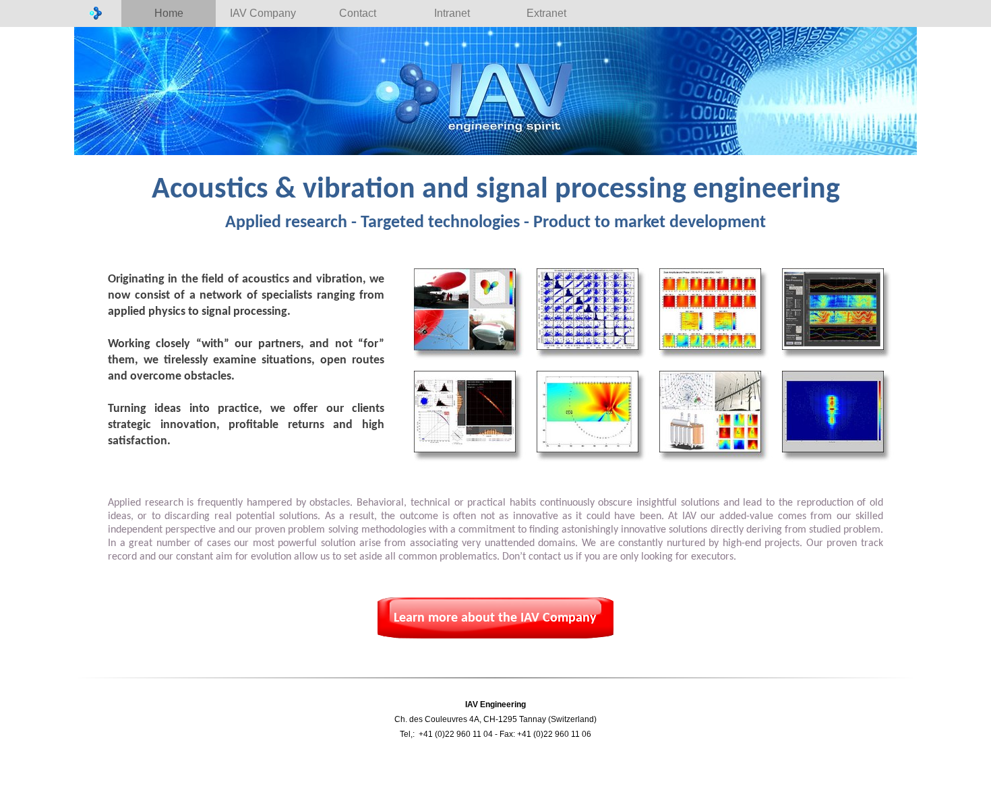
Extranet (546, 13)
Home (168, 13)
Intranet (452, 13)
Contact (357, 13)
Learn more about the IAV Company (495, 618)
